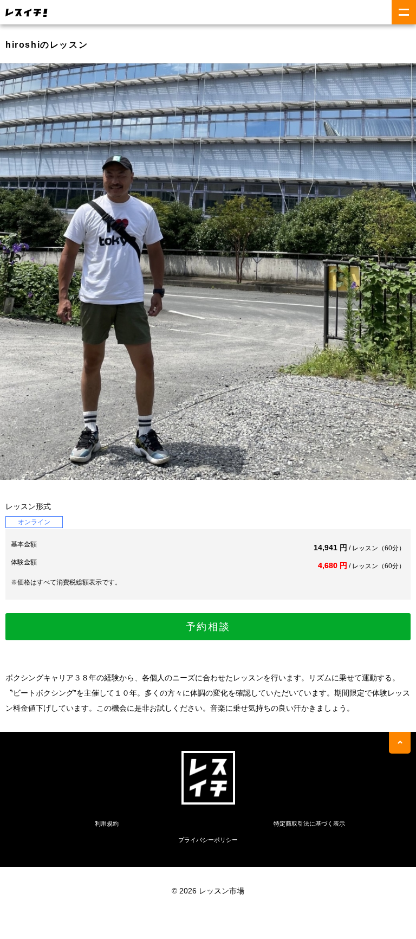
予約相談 (208, 626)
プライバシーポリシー (208, 840)
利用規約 (107, 823)
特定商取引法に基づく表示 (309, 823)
